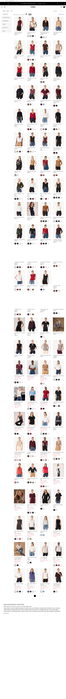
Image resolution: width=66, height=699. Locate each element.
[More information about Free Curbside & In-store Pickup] (26, 14)
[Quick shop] (35, 36)
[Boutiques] (4, 7)
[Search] (61, 7)
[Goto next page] (43, 596)
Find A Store (61, 14)
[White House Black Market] (32, 7)
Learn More (47, 3)
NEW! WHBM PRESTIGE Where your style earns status (30, 3)
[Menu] (1, 6)
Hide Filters (5, 14)
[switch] (30, 14)
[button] (64, 6)
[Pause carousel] (64, 4)
